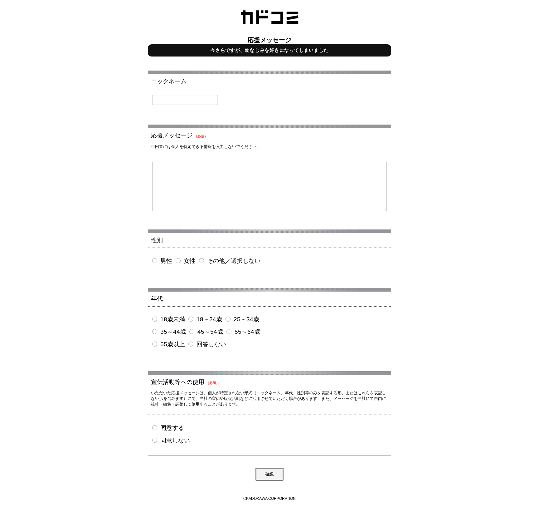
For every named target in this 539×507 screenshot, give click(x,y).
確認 (269, 474)
